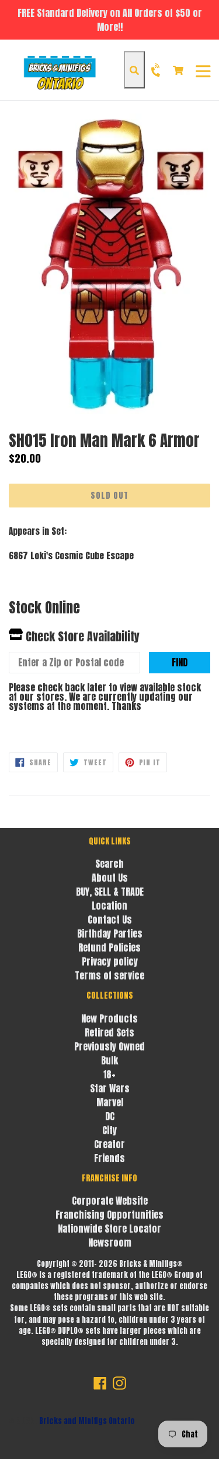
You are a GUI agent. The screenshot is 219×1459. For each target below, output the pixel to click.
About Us (110, 878)
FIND (179, 662)
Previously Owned (109, 1046)
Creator (109, 1144)
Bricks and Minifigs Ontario (87, 1420)
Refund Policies (109, 947)
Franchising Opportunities (109, 1215)
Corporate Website (110, 1201)
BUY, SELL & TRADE (110, 892)
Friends (109, 1158)
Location (109, 906)
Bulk (109, 1060)
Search (109, 864)
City (109, 1130)
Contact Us (110, 919)
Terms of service (109, 975)
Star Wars (110, 1088)
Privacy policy (110, 961)
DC (109, 1116)
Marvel (109, 1102)
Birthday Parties (109, 933)
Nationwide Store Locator (109, 1229)
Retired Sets (109, 1032)
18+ (109, 1074)
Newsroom (109, 1242)
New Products (109, 1018)
